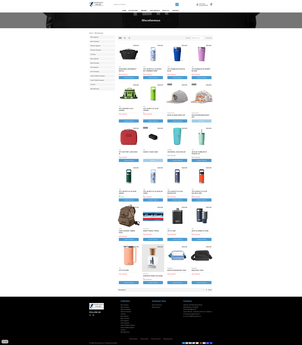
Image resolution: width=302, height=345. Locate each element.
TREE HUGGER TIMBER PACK (127, 232)
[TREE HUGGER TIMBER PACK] (129, 216)
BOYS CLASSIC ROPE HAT (176, 115)
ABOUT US (165, 10)
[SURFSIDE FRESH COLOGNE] (153, 258)
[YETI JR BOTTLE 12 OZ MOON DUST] (177, 176)
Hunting (123, 314)
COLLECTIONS (133, 10)
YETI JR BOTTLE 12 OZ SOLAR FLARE (199, 192)
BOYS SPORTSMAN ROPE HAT (200, 116)
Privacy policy (144, 339)
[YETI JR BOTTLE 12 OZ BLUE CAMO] (153, 176)
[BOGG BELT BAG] (201, 255)
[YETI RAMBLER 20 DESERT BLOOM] (201, 54)
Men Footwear (125, 307)
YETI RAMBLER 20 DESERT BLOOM (201, 70)
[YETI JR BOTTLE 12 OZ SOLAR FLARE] (201, 176)
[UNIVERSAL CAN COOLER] (177, 137)
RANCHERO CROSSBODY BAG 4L (127, 70)
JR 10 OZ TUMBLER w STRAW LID (199, 153)
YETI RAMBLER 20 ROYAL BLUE (176, 70)
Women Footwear (126, 311)
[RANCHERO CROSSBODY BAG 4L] (129, 54)
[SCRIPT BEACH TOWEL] (153, 216)
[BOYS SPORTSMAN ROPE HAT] (201, 96)
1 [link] (203, 290)
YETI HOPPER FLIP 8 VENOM (126, 109)
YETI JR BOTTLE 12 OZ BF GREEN (127, 192)
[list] (129, 38)
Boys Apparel (125, 316)
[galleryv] (124, 38)
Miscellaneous (125, 332)
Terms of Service (157, 305)
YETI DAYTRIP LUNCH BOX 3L (128, 153)
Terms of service (156, 339)
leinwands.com (99, 343)
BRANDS (144, 10)
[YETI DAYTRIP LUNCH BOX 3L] (129, 137)
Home (91, 33)
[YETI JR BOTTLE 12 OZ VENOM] (153, 93)
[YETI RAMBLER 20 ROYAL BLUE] (177, 54)
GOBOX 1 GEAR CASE (150, 152)
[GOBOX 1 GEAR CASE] (153, 137)
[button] (211, 4)
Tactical (123, 330)
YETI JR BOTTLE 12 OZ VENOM (151, 109)
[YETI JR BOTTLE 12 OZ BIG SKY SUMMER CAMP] (153, 54)
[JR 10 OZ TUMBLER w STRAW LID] (201, 137)
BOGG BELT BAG (197, 270)
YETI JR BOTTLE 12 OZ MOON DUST (175, 192)
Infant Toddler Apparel (127, 327)
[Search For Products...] (177, 4)
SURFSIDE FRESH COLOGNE (153, 276)
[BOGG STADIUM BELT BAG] (177, 255)
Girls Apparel (125, 320)
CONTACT (175, 10)
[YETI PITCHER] (129, 255)
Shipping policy (168, 339)
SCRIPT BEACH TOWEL (151, 231)
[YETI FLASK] (177, 216)
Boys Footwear (125, 318)
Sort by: (188, 38)
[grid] (120, 38)
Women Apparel (126, 309)
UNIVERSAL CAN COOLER (176, 152)
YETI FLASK (171, 231)
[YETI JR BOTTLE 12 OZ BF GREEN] (129, 176)
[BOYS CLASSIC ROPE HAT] (177, 96)
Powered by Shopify (111, 343)
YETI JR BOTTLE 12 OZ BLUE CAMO (153, 192)
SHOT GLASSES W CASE (200, 231)
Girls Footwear (125, 323)
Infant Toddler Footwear (128, 325)
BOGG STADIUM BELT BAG (176, 270)
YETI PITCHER (124, 270)
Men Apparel (125, 305)
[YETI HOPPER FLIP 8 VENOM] (129, 93)
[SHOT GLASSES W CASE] (201, 216)
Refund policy (156, 307)
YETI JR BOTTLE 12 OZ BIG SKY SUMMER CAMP (152, 70)
